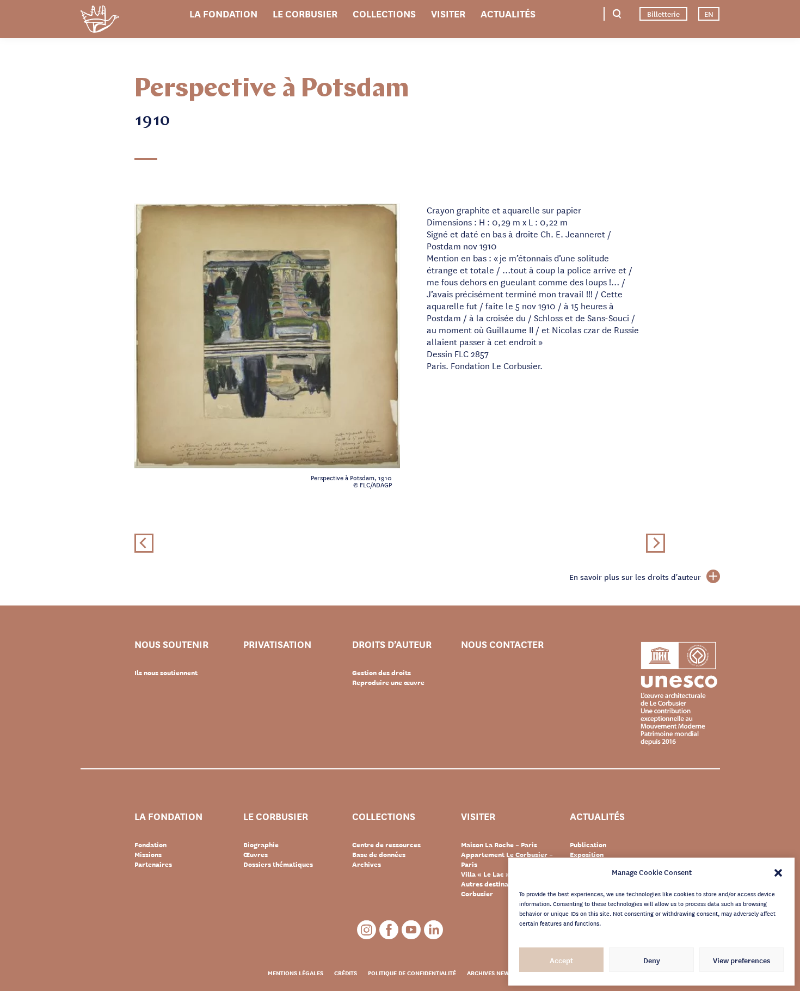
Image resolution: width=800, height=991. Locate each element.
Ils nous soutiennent (166, 672)
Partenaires (153, 864)
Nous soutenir (171, 644)
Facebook (388, 929)
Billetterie (663, 13)
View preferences (741, 960)
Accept (561, 960)
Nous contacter (502, 644)
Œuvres (255, 854)
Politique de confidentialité (412, 972)
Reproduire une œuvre (388, 682)
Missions (148, 854)
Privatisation (277, 644)
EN (708, 13)
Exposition (587, 854)
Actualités (508, 13)
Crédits (345, 972)
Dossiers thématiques (278, 864)
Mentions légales (295, 972)
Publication (588, 844)
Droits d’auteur (392, 644)
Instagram (366, 929)
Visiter (448, 13)
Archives (366, 864)
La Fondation (223, 13)
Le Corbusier (305, 13)
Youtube (411, 929)
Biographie (261, 844)
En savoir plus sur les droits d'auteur (635, 576)
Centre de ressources (386, 844)
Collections (384, 13)
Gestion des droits (381, 672)
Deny (651, 960)
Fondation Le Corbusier (100, 20)
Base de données (378, 854)
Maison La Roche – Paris (499, 844)
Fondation (150, 844)
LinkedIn (433, 929)
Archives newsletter (500, 972)
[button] (778, 871)
